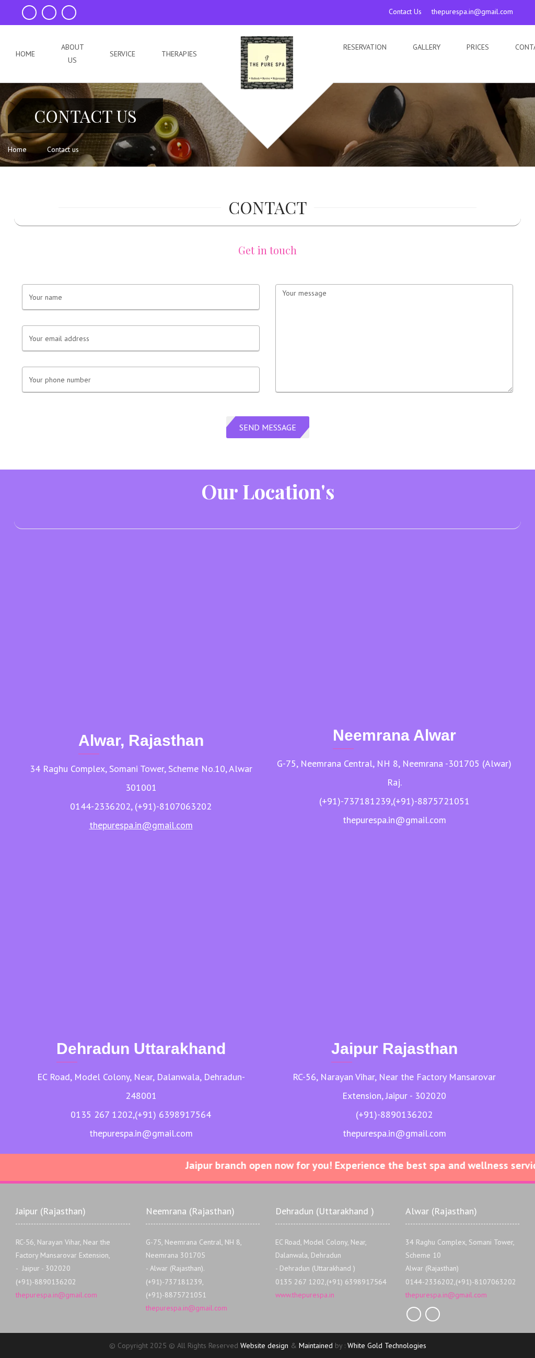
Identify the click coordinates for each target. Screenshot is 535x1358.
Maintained (316, 1345)
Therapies (179, 53)
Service (122, 53)
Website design (264, 1345)
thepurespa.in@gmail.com (141, 825)
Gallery (426, 47)
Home (25, 53)
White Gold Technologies (386, 1345)
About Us (72, 53)
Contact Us (406, 11)
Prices (478, 47)
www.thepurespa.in (304, 1295)
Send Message (267, 427)
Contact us (63, 149)
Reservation (365, 47)
